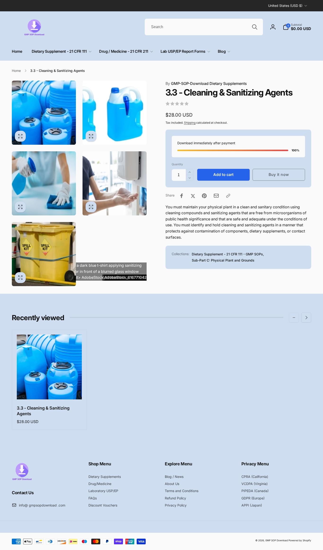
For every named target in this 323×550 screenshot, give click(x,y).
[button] (297, 27)
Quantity (177, 164)
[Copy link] (228, 195)
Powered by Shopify (299, 540)
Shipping (190, 122)
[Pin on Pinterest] (204, 195)
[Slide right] (306, 318)
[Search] (254, 27)
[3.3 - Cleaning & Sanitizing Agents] (49, 390)
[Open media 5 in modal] (44, 254)
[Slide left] (294, 318)
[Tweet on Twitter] (193, 195)
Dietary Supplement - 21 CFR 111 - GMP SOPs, (228, 254)
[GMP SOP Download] (22, 479)
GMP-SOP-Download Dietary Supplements (206, 83)
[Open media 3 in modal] (44, 183)
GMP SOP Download (276, 540)
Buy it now (279, 174)
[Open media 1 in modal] (44, 113)
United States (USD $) (285, 6)
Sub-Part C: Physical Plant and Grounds (223, 260)
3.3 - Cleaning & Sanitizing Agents (43, 411)
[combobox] (204, 27)
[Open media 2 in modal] (115, 113)
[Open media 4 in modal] (115, 183)
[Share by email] (216, 196)
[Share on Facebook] (181, 195)
